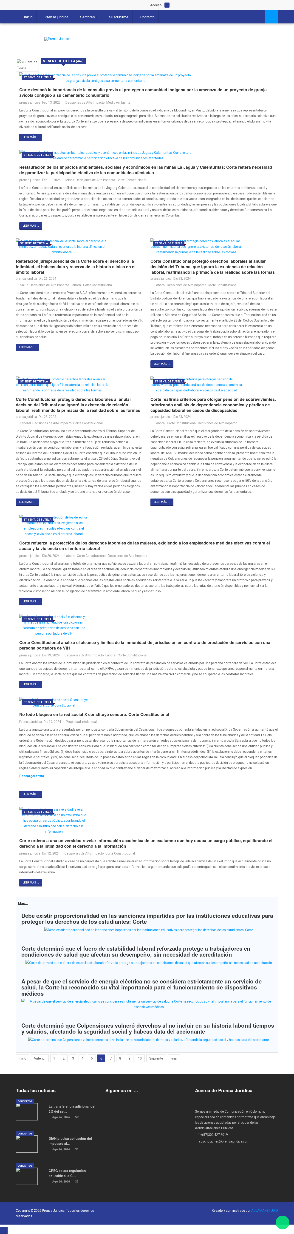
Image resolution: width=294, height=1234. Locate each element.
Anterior (40, 1058)
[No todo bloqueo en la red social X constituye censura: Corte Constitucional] (148, 702)
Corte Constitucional (131, 180)
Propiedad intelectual (81, 722)
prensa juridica (29, 102)
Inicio (28, 17)
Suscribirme (118, 17)
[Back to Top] (4, 1230)
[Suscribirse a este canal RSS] (274, 53)
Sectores (87, 17)
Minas (69, 180)
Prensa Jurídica (30, 722)
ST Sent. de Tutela (37, 77)
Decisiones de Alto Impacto (85, 102)
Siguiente (156, 1058)
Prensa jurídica (56, 17)
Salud (24, 285)
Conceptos (25, 1101)
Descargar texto (31, 776)
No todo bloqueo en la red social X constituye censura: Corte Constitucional (94, 714)
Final (174, 1058)
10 (140, 1058)
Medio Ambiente (118, 102)
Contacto (147, 17)
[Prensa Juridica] (57, 39)
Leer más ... (31, 137)
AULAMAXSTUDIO (264, 1210)
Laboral (76, 285)
